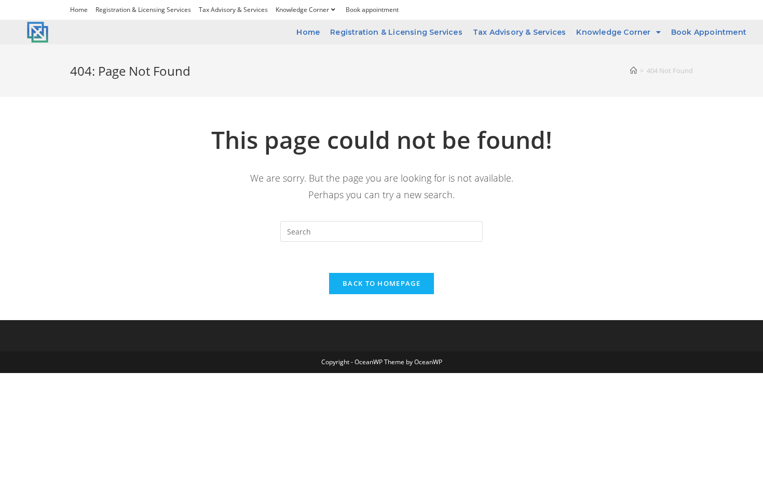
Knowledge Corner (302, 9)
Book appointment (372, 9)
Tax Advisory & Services (233, 9)
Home (79, 9)
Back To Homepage (381, 283)
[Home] (633, 70)
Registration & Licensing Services (143, 9)
